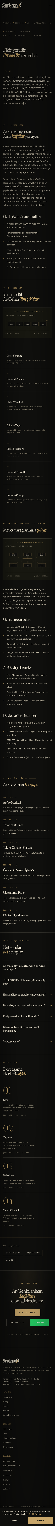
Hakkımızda (7, 1397)
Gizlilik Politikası (35, 1514)
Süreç (5, 1401)
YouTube (6, 1484)
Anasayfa (7, 23)
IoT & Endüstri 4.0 (13, 1253)
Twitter (6, 1480)
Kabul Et (40, 1521)
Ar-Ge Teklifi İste (27, 1313)
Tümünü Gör (8, 1447)
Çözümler (19, 23)
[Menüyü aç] (50, 5)
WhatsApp (39, 1322)
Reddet (14, 1521)
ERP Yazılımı (7, 1429)
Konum (6, 1410)
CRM (5, 1433)
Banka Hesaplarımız (11, 1415)
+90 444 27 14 (17, 1322)
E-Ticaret (7, 1442)
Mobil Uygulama (9, 1438)
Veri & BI (9, 1260)
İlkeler (5, 1406)
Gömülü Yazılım (33, 1253)
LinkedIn (6, 1489)
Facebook (7, 1475)
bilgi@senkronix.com (11, 1466)
